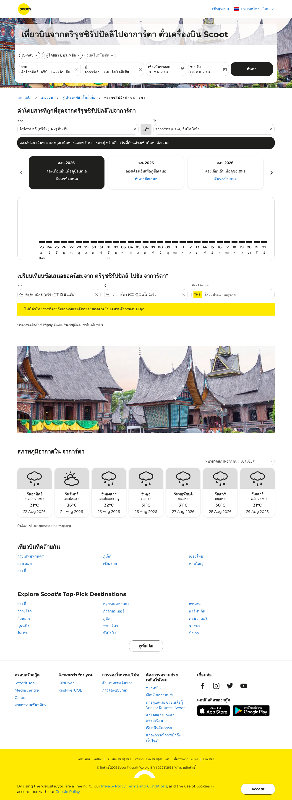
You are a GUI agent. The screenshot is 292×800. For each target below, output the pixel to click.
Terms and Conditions (147, 786)
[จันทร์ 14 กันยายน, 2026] (205, 242)
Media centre (27, 690)
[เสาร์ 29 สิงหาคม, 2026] (86, 242)
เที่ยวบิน (47, 97)
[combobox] (47, 72)
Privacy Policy (113, 786)
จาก (24, 66)
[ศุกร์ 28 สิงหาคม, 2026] (79, 242)
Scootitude (25, 683)
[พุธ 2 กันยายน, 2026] (116, 242)
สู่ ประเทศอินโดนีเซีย (78, 97)
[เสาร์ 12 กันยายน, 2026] (190, 242)
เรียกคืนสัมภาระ (159, 728)
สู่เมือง (98, 759)
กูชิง (106, 618)
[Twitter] (229, 685)
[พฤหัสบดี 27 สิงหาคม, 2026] (71, 242)
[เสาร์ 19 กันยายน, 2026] (242, 242)
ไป (155, 121)
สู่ (86, 66)
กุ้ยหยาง (23, 618)
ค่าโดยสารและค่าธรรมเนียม (160, 718)
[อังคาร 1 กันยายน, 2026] (108, 242)
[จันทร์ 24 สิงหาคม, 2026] (49, 242)
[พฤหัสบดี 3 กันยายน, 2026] (123, 242)
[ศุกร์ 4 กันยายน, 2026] (131, 242)
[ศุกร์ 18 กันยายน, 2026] (234, 242)
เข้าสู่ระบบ (220, 9)
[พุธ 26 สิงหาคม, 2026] (64, 242)
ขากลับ (195, 66)
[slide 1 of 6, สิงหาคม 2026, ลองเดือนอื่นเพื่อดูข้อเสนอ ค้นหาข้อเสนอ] (66, 172)
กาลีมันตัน (197, 611)
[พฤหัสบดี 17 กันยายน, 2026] (227, 242)
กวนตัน (195, 604)
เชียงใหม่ (196, 556)
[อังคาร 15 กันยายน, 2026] (212, 242)
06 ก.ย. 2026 (200, 72)
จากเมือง (208, 759)
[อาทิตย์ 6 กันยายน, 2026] (146, 242)
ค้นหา (251, 69)
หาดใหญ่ (196, 563)
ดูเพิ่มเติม (146, 646)
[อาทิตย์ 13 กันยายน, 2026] (197, 242)
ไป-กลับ (27, 55)
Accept (258, 789)
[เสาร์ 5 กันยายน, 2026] (138, 242)
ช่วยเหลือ (153, 688)
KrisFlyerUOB (70, 690)
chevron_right (271, 173)
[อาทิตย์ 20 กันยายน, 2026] (249, 242)
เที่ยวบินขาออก (159, 66)
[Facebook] (202, 685)
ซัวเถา (194, 633)
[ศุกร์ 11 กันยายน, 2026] (182, 242)
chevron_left (21, 173)
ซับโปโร (109, 633)
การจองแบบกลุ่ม (115, 690)
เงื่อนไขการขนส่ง (160, 695)
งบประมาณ (200, 284)
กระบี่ (21, 571)
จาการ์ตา (110, 626)
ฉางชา (194, 626)
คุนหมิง (23, 626)
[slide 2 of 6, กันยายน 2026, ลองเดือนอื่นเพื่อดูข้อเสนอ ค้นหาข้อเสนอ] (146, 172)
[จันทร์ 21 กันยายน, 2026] (257, 242)
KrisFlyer (66, 683)
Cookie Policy (67, 792)
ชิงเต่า (22, 633)
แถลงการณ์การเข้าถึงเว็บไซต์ (163, 738)
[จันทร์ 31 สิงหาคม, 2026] (101, 242)
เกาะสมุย (24, 563)
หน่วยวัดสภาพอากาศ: (221, 461)
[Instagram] (216, 685)
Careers (22, 697)
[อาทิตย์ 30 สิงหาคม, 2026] (93, 242)
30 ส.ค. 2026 (158, 72)
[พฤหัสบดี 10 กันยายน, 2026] (175, 242)
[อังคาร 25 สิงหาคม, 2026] (57, 242)
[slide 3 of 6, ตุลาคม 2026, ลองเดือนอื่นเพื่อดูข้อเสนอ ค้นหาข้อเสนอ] (225, 172)
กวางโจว (24, 611)
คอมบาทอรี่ (198, 618)
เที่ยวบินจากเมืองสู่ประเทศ (152, 759)
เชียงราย (110, 563)
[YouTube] (243, 685)
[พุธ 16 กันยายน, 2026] (220, 242)
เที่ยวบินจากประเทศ (185, 759)
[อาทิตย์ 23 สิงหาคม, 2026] (42, 242)
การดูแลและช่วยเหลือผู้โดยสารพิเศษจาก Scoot (165, 705)
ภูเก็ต (107, 556)
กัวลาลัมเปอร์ (113, 611)
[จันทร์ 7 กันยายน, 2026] (153, 242)
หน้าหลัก (24, 97)
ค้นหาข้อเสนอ (66, 179)
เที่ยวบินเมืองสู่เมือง (119, 759)
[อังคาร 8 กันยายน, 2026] (160, 242)
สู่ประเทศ (84, 759)
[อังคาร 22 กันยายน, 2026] (264, 242)
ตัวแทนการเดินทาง (117, 683)
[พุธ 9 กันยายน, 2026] (168, 242)
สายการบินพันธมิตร (30, 705)
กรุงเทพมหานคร (30, 556)
